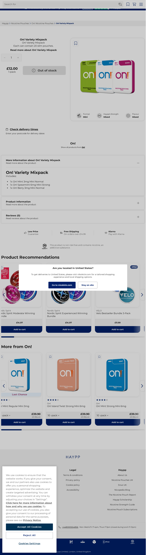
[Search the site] (121, 15)
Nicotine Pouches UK (122, 480)
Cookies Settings (29, 543)
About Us (122, 475)
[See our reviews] (101, 8)
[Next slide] (142, 294)
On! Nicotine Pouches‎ (42, 23)
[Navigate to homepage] (73, 455)
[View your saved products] (129, 15)
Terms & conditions (73, 475)
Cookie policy (73, 485)
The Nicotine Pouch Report (122, 494)
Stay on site (88, 285)
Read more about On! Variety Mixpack (33, 50)
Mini (85, 117)
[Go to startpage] (13, 15)
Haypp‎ (5, 23)
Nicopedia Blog (122, 490)
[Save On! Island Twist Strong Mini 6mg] (50, 357)
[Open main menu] (141, 15)
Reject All (29, 535)
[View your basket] (135, 15)
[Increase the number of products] (18, 57)
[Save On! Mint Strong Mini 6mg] (99, 357)
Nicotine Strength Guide (122, 504)
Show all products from (73, 147)
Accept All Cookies (29, 527)
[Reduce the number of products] (4, 57)
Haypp (122, 470)
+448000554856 (70, 527)
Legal (73, 470)
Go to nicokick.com (62, 285)
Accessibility (73, 490)
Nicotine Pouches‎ (20, 23)
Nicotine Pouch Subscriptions (122, 509)
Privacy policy (73, 480)
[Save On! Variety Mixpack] (76, 43)
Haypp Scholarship (122, 499)
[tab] (7, 337)
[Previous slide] (3, 294)
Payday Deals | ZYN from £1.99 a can (72, 3)
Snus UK (122, 485)
